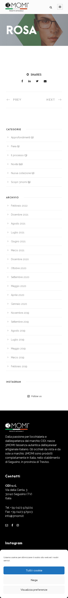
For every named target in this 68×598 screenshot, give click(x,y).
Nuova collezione (21, 173)
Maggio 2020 (18, 286)
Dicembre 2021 (19, 214)
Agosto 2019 (18, 330)
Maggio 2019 (18, 348)
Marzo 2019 (17, 357)
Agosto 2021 (18, 223)
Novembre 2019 (20, 312)
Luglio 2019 (17, 339)
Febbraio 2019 (19, 366)
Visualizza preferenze (34, 589)
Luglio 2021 (17, 232)
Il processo (17, 155)
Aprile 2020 (17, 295)
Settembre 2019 (20, 321)
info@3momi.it (14, 516)
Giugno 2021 (18, 241)
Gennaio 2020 (19, 304)
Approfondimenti (20, 137)
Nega (34, 580)
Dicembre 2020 (20, 259)
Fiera (13, 146)
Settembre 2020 (20, 277)
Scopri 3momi (19, 182)
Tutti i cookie (34, 570)
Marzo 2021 (17, 250)
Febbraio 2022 (19, 205)
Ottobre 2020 (18, 268)
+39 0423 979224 (21, 507)
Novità (14, 164)
